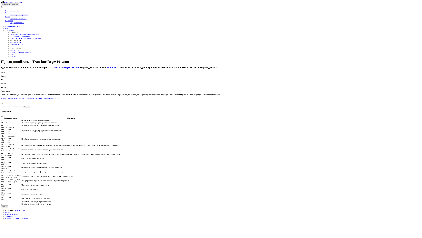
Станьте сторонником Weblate (16, 218)
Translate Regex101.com (66, 67)
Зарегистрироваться (12, 26)
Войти (7, 28)
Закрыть (26, 107)
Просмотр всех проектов (19, 15)
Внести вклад (15, 50)
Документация (15, 42)
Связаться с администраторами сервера (24, 34)
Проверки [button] (9, 21)
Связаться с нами (11, 214)
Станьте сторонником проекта (21, 52)
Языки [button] (7, 17)
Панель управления (12, 11)
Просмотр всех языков (18, 19)
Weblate (111, 67)
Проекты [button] (8, 13)
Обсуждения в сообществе (20, 36)
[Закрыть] (2, 103)
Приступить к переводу (25, 98)
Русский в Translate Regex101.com (47, 98)
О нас (12, 54)
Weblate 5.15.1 (20, 210)
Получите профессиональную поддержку (25, 38)
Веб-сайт (13, 56)
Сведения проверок (17, 23)
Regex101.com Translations (13, 2)
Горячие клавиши (16, 44)
